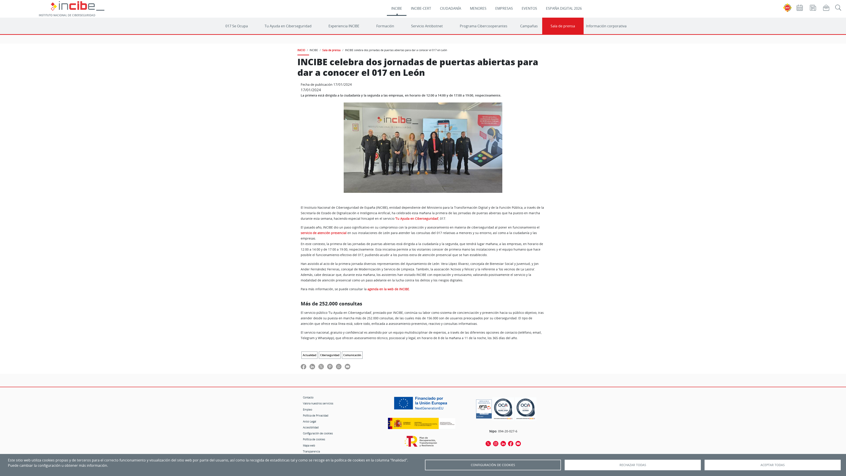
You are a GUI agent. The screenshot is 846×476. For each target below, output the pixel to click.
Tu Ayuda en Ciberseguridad (288, 26)
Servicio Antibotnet (427, 26)
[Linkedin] (503, 443)
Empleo (307, 409)
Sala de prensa (563, 26)
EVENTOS (529, 8)
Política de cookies (314, 439)
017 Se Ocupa (236, 26)
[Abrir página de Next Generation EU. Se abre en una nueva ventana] (421, 405)
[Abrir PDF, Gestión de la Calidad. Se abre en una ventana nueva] (525, 408)
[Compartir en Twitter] (321, 367)
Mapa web (309, 445)
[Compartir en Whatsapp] (338, 367)
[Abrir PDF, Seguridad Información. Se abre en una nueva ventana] (503, 408)
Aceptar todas (773, 465)
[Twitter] (488, 443)
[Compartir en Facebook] (303, 367)
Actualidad (309, 355)
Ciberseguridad (329, 355)
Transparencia (311, 451)
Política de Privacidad (315, 415)
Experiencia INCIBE (343, 26)
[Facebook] (510, 443)
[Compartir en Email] (347, 367)
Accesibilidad (311, 427)
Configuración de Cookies (493, 465)
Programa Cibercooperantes (483, 26)
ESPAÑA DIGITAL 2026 (564, 8)
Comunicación (352, 355)
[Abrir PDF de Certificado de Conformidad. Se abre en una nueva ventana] (484, 407)
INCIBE (396, 8)
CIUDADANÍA (450, 8)
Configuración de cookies (318, 433)
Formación (385, 26)
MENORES (478, 8)
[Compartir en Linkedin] (312, 367)
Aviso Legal (309, 421)
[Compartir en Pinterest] (330, 367)
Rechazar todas (633, 465)
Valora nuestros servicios (318, 403)
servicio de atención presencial (324, 233)
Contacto (308, 397)
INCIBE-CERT (421, 8)
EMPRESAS (504, 8)
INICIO (301, 50)
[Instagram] (495, 443)
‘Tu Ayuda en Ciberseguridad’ (416, 219)
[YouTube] (518, 443)
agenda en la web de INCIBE (388, 289)
